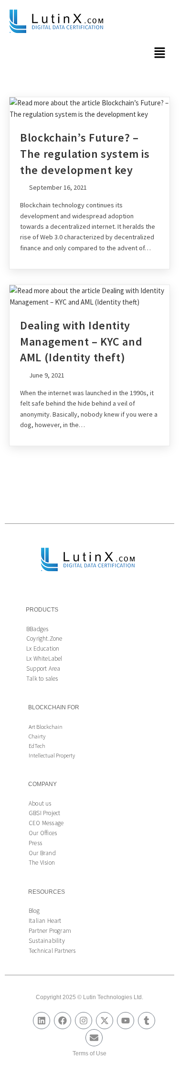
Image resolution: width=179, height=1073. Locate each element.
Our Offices (43, 833)
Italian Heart (45, 921)
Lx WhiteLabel (44, 658)
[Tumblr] (146, 1020)
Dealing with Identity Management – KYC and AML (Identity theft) (81, 341)
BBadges (37, 629)
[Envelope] (94, 1037)
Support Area (43, 668)
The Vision (42, 862)
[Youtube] (125, 1020)
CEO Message (46, 823)
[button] (159, 53)
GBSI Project (44, 813)
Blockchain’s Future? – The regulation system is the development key (84, 153)
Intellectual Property (52, 755)
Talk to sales (42, 678)
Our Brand (42, 853)
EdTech (37, 745)
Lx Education (42, 648)
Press (35, 843)
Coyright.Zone (44, 638)
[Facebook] (62, 1020)
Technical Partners (52, 951)
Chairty (37, 736)
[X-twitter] (104, 1020)
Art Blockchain (46, 726)
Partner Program (50, 931)
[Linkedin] (41, 1020)
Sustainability (47, 941)
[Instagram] (83, 1020)
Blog (34, 911)
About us (40, 803)
